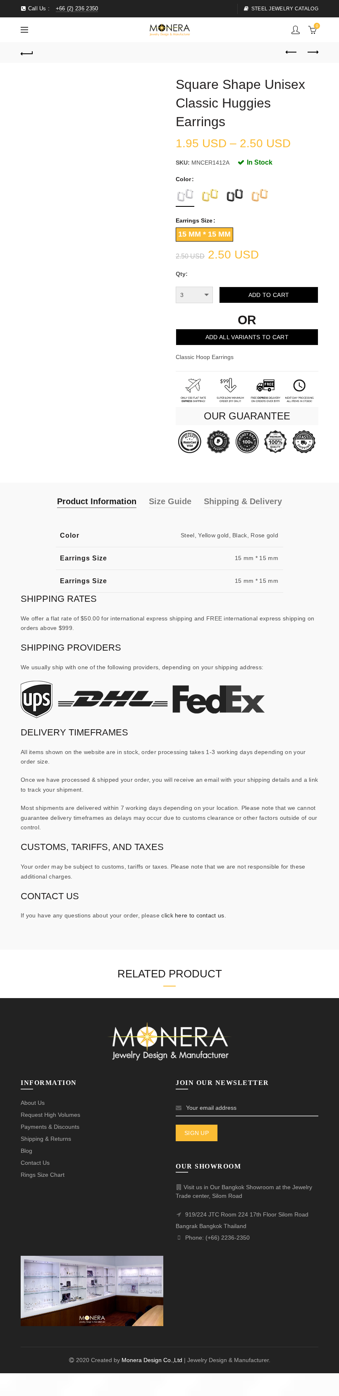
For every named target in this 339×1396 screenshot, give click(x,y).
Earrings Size (194, 220)
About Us (33, 1102)
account (295, 30)
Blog (26, 1150)
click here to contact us (192, 915)
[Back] (27, 52)
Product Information (96, 501)
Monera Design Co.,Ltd (153, 1360)
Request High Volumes (50, 1114)
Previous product (291, 52)
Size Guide (170, 501)
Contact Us (35, 1162)
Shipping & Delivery (243, 501)
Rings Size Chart (42, 1174)
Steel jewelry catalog (284, 9)
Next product (312, 52)
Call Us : (62, 8)
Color (183, 179)
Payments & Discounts (50, 1126)
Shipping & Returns (46, 1138)
